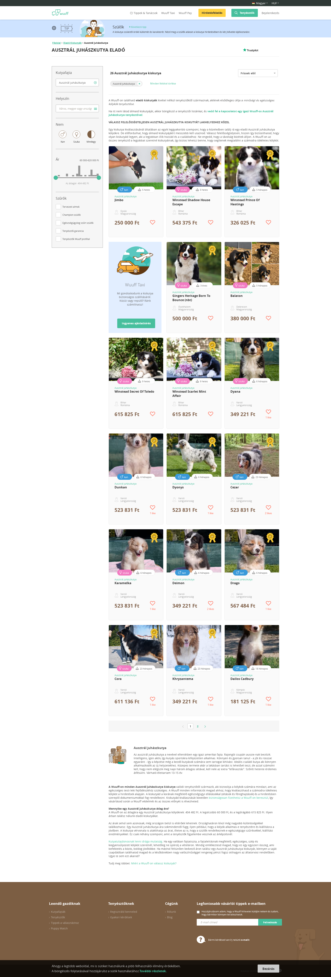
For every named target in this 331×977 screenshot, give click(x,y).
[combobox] (77, 82)
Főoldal (56, 43)
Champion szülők (71, 214)
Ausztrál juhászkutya (124, 83)
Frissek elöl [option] (248, 73)
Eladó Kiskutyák (72, 43)
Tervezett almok (70, 206)
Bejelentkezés (270, 13)
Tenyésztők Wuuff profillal (76, 238)
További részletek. (153, 971)
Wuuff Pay (185, 13)
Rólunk (171, 911)
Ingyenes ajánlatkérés (136, 323)
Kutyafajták (58, 911)
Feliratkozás (270, 922)
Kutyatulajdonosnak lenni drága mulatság (135, 841)
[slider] (56, 178)
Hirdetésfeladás (212, 13)
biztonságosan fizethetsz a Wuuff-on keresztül (238, 797)
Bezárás (268, 969)
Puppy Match (59, 928)
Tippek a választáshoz (65, 923)
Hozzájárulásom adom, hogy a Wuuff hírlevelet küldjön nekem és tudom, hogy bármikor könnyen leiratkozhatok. (240, 913)
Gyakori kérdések (121, 917)
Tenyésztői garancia (73, 230)
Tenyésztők (247, 13)
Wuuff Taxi (168, 13)
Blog (170, 917)
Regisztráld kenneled (123, 911)
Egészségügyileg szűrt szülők (77, 222)
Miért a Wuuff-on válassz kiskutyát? (153, 863)
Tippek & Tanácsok (145, 13)
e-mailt (245, 939)
